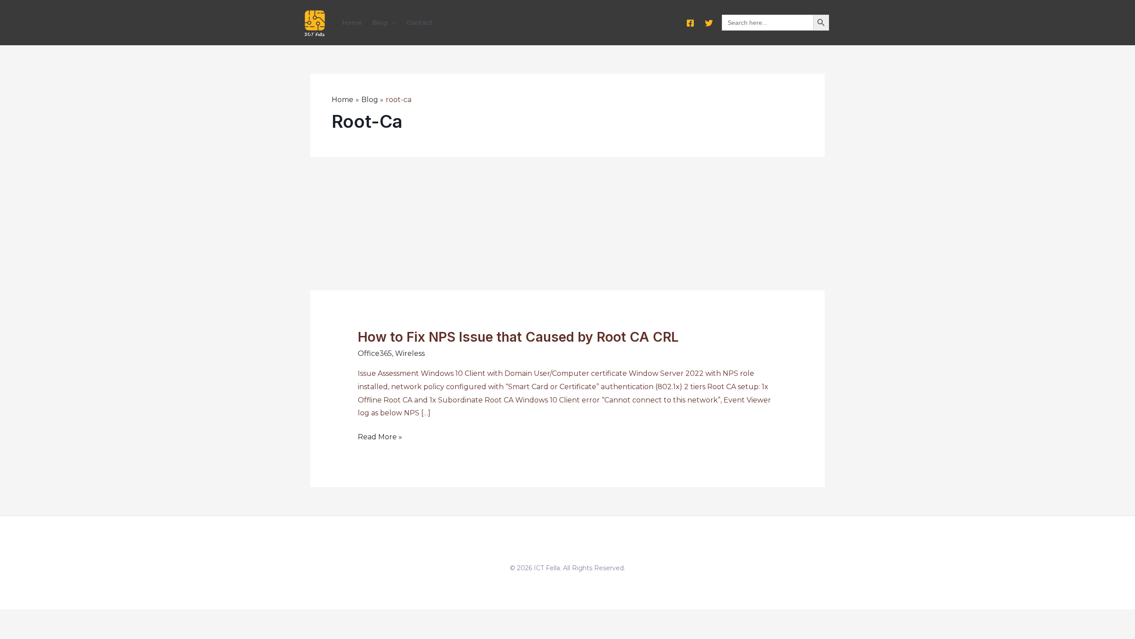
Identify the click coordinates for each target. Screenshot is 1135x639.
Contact (419, 23)
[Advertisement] (567, 224)
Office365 (375, 353)
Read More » (380, 438)
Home (352, 23)
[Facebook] (690, 23)
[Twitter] (709, 23)
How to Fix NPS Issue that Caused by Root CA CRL (518, 337)
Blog (379, 23)
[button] (391, 22)
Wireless (410, 353)
